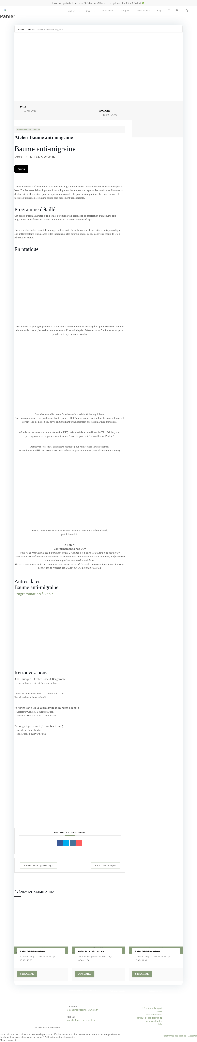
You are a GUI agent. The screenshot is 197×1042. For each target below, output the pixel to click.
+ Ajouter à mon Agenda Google (38, 865)
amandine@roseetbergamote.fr (82, 1009)
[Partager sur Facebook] (60, 843)
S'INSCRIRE (27, 974)
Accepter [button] (192, 1035)
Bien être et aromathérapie (28, 129)
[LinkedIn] (73, 843)
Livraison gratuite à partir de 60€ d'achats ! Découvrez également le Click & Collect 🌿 (98, 3)
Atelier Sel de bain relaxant (33, 951)
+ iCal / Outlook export (105, 865)
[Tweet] (66, 843)
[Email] (79, 843)
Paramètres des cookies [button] (174, 1035)
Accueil (21, 29)
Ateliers (31, 29)
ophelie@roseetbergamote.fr (81, 1020)
